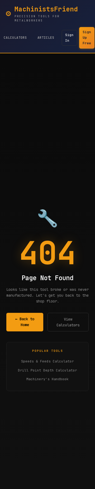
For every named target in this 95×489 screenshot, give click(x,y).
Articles (45, 38)
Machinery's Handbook (47, 379)
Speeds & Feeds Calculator (47, 361)
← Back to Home (24, 322)
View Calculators (68, 322)
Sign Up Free (87, 37)
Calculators (15, 38)
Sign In (69, 38)
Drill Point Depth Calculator (47, 370)
